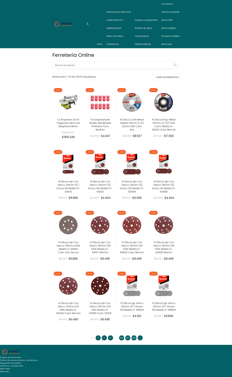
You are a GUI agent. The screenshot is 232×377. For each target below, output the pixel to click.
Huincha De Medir (170, 12)
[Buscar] (174, 64)
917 (127, 337)
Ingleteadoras (113, 28)
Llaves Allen (167, 20)
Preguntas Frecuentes (10, 363)
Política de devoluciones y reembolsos (19, 360)
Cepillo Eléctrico (114, 20)
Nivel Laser (166, 44)
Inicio (99, 44)
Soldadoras (112, 44)
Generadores (142, 36)
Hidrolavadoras (143, 44)
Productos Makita (170, 36)
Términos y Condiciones (11, 366)
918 (134, 337)
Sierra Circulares (114, 36)
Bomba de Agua (143, 28)
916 (121, 337)
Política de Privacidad (10, 357)
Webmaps (5, 368)
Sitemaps (4, 371)
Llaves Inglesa (168, 28)
